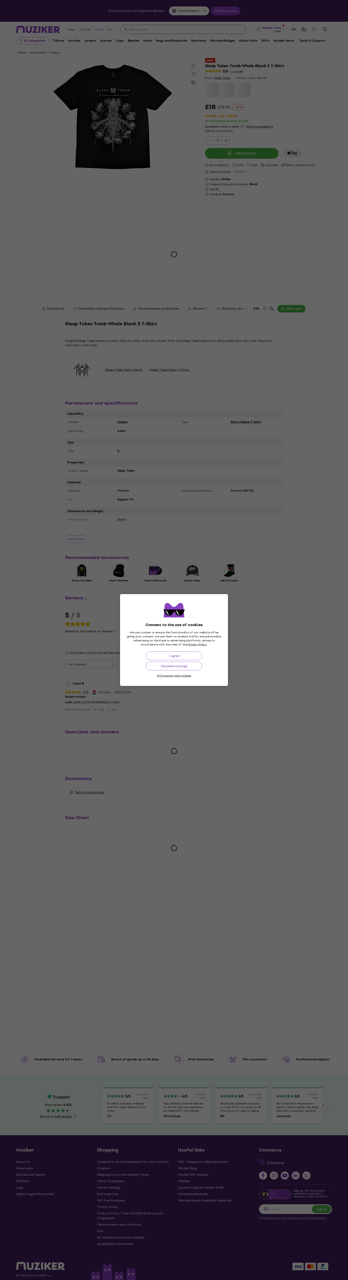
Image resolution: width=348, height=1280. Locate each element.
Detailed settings (174, 666)
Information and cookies (174, 676)
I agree (174, 655)
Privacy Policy (197, 644)
